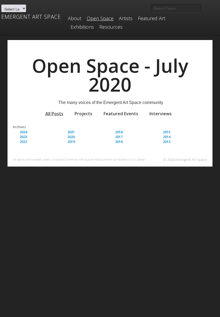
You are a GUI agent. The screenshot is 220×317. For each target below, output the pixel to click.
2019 (71, 141)
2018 (119, 131)
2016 (119, 141)
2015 (166, 131)
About (74, 18)
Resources (111, 27)
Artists (126, 18)
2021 (71, 131)
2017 (119, 136)
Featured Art (151, 18)
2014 (166, 136)
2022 (23, 141)
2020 (71, 136)
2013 (166, 141)
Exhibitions (82, 27)
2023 (23, 136)
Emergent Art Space (31, 17)
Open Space (100, 18)
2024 (23, 131)
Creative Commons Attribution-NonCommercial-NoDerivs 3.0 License (99, 159)
